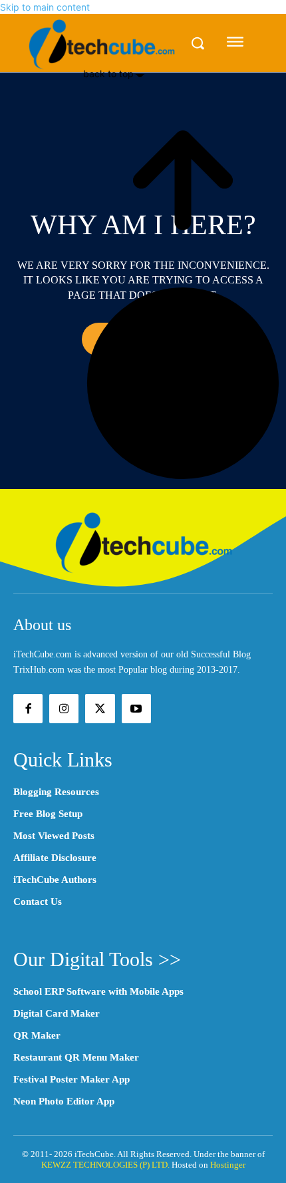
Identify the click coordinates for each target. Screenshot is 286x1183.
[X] (99, 708)
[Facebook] (28, 708)
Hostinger (227, 1165)
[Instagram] (63, 708)
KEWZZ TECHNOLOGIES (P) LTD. (105, 1165)
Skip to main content (45, 7)
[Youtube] (136, 708)
